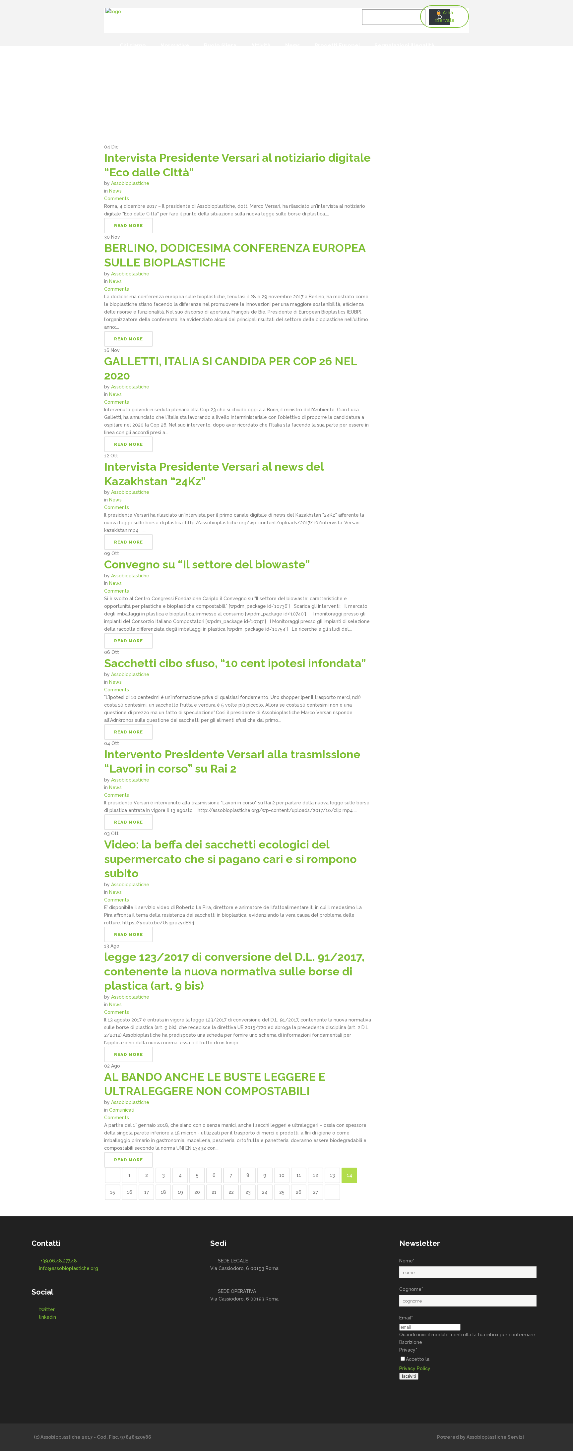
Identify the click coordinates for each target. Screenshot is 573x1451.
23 (248, 1192)
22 (231, 1192)
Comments (116, 198)
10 (282, 1175)
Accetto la (417, 1359)
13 (332, 1175)
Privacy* (408, 1350)
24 (265, 1192)
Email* (406, 1317)
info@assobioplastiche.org (68, 1268)
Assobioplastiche (130, 183)
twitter (47, 1309)
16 (129, 1192)
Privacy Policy (414, 1368)
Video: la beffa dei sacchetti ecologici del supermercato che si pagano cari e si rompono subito (230, 859)
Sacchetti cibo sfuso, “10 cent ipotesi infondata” (235, 663)
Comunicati (121, 1110)
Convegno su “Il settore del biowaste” (207, 564)
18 (163, 1192)
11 (298, 1175)
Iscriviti (409, 1376)
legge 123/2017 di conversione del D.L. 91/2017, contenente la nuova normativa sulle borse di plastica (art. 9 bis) (234, 971)
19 (180, 1192)
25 (282, 1192)
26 (298, 1192)
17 (146, 1192)
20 (197, 1192)
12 (315, 1175)
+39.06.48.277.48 (58, 1260)
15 (112, 1192)
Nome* (406, 1260)
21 (214, 1192)
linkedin (47, 1317)
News (115, 191)
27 (315, 1192)
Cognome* (411, 1289)
